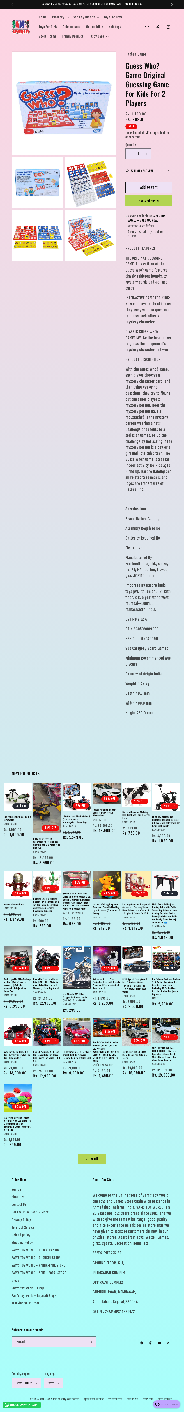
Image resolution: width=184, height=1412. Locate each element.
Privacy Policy (21, 1220)
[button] (60, 17)
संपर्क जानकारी (165, 1399)
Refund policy (21, 1235)
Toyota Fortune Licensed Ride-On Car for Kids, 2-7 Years (134, 1054)
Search (16, 1190)
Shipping (151, 133)
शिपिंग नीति (148, 1399)
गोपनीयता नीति (115, 1399)
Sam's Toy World (49, 1399)
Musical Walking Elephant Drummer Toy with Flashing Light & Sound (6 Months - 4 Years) (106, 909)
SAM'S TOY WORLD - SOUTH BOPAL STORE (39, 1273)
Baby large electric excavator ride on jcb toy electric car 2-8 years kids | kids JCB (47, 843)
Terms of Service (23, 1227)
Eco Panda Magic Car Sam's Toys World (17, 818)
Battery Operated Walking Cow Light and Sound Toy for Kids (136, 815)
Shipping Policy (22, 1243)
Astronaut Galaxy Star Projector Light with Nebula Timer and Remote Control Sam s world (106, 984)
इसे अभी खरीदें (149, 200)
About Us (18, 1197)
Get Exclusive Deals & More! (30, 1212)
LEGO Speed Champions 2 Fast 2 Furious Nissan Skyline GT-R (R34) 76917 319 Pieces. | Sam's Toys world (134, 985)
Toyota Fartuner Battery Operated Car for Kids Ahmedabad (104, 812)
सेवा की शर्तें (132, 1399)
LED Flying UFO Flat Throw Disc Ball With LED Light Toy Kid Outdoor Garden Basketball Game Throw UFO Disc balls (17, 1123)
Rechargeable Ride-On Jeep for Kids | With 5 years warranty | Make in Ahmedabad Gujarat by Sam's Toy (17, 985)
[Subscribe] (90, 1341)
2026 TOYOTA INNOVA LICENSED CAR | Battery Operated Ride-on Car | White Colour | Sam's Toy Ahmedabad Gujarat (164, 1054)
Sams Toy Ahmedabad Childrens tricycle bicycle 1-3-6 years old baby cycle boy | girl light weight (166, 821)
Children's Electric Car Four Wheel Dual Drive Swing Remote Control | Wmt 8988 (77, 1055)
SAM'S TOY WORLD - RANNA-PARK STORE (38, 1265)
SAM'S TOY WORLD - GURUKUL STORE (36, 1258)
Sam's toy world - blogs (28, 1288)
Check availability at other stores (146, 234)
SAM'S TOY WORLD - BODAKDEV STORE (36, 1250)
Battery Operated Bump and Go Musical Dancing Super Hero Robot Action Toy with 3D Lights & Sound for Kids (136, 909)
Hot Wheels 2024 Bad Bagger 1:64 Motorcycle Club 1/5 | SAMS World (75, 997)
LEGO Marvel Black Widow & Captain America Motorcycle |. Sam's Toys (77, 819)
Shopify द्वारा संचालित (69, 1399)
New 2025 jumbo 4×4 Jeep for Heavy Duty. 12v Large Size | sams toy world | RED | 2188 (47, 1056)
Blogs (15, 1280)
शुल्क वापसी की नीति (94, 1399)
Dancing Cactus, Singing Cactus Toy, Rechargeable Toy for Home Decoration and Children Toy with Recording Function (46, 904)
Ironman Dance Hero (14, 904)
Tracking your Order (26, 1303)
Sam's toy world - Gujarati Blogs (34, 1296)
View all (92, 1159)
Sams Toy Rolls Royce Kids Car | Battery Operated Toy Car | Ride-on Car (17, 1055)
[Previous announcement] (12, 4)
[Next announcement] (172, 4)
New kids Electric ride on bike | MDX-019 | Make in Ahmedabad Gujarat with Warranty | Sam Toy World (46, 984)
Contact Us (19, 1205)
